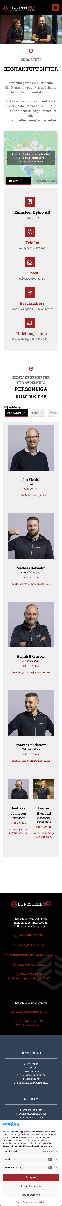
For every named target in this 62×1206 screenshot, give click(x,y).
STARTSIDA (32, 1063)
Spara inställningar (31, 1194)
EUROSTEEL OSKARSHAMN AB (32, 1082)
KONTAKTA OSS (33, 1071)
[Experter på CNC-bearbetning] (19, 8)
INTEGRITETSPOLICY (32, 1117)
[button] (55, 7)
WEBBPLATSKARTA (32, 1110)
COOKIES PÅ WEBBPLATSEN (33, 1113)
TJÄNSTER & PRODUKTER (32, 1075)
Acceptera (31, 1177)
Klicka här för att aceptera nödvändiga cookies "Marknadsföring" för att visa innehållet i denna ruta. (30, 158)
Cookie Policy (22, 1202)
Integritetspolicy (37, 1202)
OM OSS (33, 1067)
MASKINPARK (33, 1079)
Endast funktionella (31, 1186)
